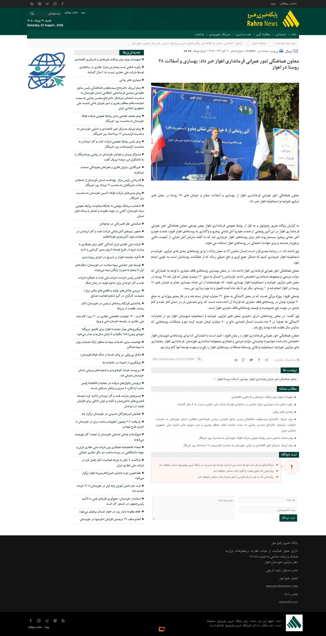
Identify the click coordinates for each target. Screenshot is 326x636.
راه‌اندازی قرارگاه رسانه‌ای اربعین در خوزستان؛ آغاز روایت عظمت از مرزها (112, 306)
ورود (272, 3)
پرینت (274, 51)
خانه (294, 34)
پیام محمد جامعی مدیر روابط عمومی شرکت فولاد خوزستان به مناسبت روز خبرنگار (246, 438)
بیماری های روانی (283, 411)
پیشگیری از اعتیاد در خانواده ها (121, 362)
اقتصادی (206, 43)
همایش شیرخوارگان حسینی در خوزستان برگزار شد (111, 414)
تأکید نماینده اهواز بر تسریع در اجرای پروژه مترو (111, 257)
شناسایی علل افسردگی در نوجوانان (120, 224)
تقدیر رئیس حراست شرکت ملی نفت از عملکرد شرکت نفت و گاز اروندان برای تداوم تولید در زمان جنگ (111, 280)
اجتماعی (281, 34)
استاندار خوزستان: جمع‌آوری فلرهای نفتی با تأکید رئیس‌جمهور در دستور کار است (113, 501)
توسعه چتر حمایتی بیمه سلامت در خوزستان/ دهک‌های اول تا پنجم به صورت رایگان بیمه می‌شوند (109, 268)
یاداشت (199, 34)
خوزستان (137, 43)
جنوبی (146, 43)
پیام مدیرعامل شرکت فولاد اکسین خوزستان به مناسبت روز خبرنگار (110, 196)
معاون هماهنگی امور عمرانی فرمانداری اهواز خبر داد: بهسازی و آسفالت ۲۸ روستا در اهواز (228, 64)
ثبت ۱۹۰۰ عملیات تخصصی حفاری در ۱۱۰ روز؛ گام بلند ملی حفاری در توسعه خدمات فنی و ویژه (110, 319)
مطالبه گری (263, 34)
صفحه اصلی (259, 43)
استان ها (218, 43)
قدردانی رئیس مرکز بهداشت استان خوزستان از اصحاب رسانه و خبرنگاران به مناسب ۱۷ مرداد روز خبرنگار (109, 183)
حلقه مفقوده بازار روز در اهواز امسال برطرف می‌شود (110, 511)
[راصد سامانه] (162, 629)
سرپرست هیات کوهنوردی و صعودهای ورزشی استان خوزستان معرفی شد (111, 373)
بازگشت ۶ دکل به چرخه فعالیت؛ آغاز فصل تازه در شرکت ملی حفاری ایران (112, 463)
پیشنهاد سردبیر (170, 43)
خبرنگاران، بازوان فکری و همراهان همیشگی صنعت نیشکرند (112, 170)
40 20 (187, 51)
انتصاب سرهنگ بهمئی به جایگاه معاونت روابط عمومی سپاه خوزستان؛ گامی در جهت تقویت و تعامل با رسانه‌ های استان (109, 211)
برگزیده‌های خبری (190, 43)
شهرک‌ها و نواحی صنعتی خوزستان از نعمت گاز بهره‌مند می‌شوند (109, 437)
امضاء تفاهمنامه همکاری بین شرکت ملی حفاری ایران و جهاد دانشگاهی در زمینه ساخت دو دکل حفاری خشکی (110, 450)
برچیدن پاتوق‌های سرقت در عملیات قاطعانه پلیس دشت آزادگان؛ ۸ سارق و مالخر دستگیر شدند (112, 386)
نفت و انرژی (243, 34)
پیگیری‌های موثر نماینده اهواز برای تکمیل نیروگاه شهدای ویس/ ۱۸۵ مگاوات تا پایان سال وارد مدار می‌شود (110, 332)
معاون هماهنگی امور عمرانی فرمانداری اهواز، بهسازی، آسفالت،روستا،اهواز (257, 379)
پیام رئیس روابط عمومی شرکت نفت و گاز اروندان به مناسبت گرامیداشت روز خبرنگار (111, 144)
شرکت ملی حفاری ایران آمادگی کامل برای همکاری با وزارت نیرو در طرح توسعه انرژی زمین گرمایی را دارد (111, 247)
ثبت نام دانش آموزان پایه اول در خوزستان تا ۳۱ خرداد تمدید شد (110, 488)
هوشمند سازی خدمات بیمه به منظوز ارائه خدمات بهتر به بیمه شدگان (110, 345)
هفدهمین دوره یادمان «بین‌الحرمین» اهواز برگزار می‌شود (113, 476)
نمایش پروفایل (288, 3)
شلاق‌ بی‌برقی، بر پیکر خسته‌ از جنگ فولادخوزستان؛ (110, 354)
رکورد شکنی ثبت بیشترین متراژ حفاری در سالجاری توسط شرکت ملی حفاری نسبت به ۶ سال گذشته (236, 404)
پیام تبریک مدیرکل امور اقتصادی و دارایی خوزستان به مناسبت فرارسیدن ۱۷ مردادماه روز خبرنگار (238, 445)
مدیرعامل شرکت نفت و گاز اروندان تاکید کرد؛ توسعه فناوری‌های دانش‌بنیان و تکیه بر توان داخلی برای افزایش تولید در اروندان (110, 401)
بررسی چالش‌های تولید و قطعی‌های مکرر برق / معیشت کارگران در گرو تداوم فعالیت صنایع (114, 293)
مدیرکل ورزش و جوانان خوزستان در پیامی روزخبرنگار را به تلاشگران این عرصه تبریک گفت (109, 157)
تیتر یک (155, 43)
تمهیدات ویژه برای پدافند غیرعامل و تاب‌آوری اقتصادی (262, 397)
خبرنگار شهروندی (220, 34)
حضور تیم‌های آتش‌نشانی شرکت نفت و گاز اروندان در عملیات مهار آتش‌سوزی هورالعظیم (110, 234)
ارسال (288, 51)
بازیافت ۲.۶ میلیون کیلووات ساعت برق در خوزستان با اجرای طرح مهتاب (110, 424)
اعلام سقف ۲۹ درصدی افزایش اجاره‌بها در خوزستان (110, 519)
